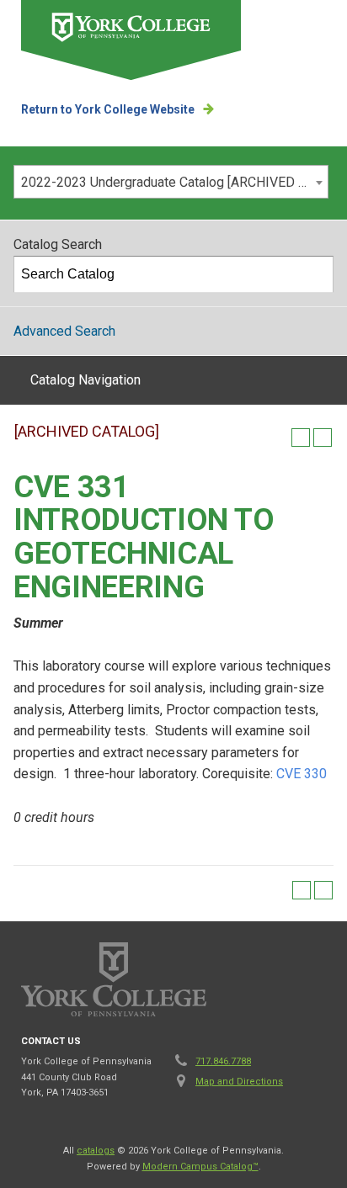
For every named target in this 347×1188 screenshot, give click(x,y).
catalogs (96, 1150)
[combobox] (170, 182)
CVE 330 (301, 774)
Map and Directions (239, 1081)
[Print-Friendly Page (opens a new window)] (300, 437)
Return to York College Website (108, 109)
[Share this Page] (279, 437)
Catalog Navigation (85, 380)
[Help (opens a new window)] (322, 437)
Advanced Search (64, 331)
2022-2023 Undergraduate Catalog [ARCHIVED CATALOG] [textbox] (174, 182)
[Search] (316, 274)
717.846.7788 (223, 1061)
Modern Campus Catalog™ (200, 1166)
